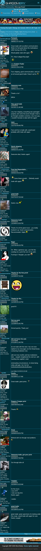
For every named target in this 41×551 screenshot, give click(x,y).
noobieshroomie (5, 481)
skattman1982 (5, 338)
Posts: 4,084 (3, 164)
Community (10, 7)
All (7, 32)
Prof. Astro (4, 146)
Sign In (16, 11)
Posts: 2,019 (3, 392)
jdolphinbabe (5, 169)
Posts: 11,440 (4, 213)
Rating (25, 32)
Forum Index (6, 13)
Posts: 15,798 (4, 424)
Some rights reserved (31, 546)
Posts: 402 (3, 190)
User (29, 32)
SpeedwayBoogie (5, 38)
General (11, 32)
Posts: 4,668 (3, 239)
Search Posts (17, 13)
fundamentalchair (5, 273)
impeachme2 (5, 298)
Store (38, 13)
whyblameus (5, 193)
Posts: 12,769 (4, 501)
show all (14, 35)
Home (3, 7)
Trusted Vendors (29, 13)
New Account (25, 11)
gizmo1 (3, 63)
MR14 (3, 85)
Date (33, 32)
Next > (9, 35)
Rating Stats (22, 34)
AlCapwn (4, 454)
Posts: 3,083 (3, 120)
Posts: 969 (3, 58)
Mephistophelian (5, 242)
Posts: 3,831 (3, 81)
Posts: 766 (3, 337)
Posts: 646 (3, 318)
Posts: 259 (3, 350)
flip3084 (3, 373)
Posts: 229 (3, 449)
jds (2, 103)
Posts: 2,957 (3, 474)
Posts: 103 (3, 141)
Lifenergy (4, 320)
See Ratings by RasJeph (8, 34)
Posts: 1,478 (3, 525)
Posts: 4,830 (3, 100)
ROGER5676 (5, 506)
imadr (3, 121)
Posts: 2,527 (3, 264)
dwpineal (4, 219)
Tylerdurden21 (5, 429)
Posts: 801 (3, 293)
